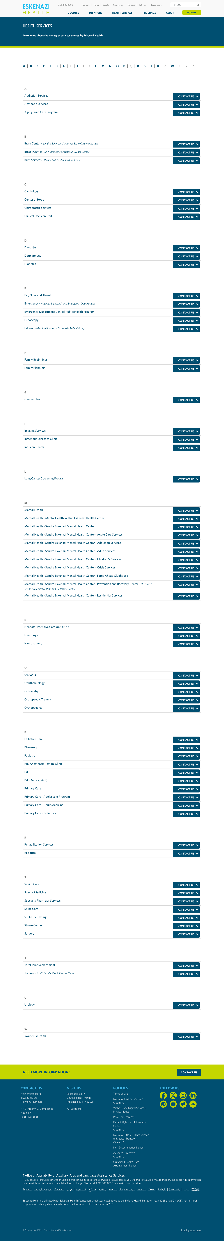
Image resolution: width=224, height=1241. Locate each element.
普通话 (195, 1189)
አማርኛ (141, 1189)
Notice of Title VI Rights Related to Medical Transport (131, 1136)
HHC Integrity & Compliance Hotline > (37, 1110)
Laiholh (162, 1189)
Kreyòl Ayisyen (43, 1189)
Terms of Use (120, 1093)
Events (106, 5)
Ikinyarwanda (127, 1189)
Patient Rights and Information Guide (130, 1124)
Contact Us (118, 5)
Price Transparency (124, 1117)
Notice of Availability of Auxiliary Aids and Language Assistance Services (74, 1175)
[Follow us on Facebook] (163, 1095)
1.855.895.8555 (30, 1116)
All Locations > (75, 1108)
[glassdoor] (183, 1104)
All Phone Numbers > (32, 1101)
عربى (70, 1189)
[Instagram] (183, 1095)
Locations (95, 12)
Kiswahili (81, 1189)
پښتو (185, 1189)
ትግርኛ (113, 1189)
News (96, 5)
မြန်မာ (92, 1189)
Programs (149, 12)
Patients (142, 5)
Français (59, 1189)
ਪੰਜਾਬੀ (151, 1189)
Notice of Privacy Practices (128, 1099)
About (170, 12)
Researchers (156, 5)
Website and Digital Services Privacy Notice (129, 1109)
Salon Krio (174, 1189)
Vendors (131, 5)
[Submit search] (198, 5)
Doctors (73, 12)
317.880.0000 (66, 5)
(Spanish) (118, 1102)
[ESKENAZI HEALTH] (36, 9)
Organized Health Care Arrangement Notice (126, 1163)
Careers (85, 5)
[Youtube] (173, 1104)
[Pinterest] (163, 1104)
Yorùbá (102, 1189)
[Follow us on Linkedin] (193, 1095)
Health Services (122, 12)
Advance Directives (124, 1153)
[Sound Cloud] (193, 1104)
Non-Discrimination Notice (128, 1147)
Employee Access (191, 1230)
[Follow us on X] (173, 1095)
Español (27, 1189)
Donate (192, 12)
